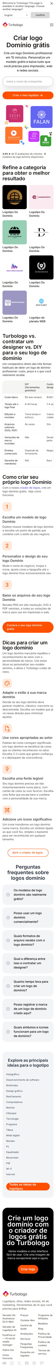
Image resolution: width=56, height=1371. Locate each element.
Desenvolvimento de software (22, 1080)
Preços (24, 1315)
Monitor (10, 1107)
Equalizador (12, 1152)
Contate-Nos (27, 1320)
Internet (10, 1174)
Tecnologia (12, 1119)
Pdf (8, 1163)
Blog (40, 1328)
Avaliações (26, 1334)
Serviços (25, 1339)
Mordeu (10, 1141)
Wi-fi (9, 1169)
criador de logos (30, 487)
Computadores (14, 1102)
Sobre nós (8, 1350)
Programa (11, 1124)
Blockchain (12, 1157)
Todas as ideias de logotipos (22, 1186)
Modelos (43, 1323)
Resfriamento (13, 1096)
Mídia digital (13, 1135)
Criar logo (28, 1269)
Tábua (9, 1130)
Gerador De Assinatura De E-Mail (8, 1318)
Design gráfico (14, 1091)
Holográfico (12, 1074)
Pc (7, 1146)
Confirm (40, 15)
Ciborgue (11, 1113)
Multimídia (12, 1085)
